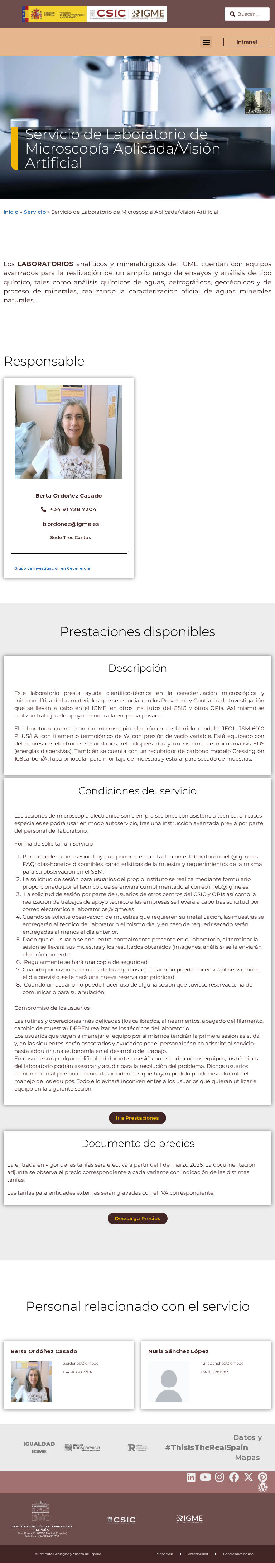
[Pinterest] (263, 1477)
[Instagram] (220, 1477)
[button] (206, 42)
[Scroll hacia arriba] (258, 1552)
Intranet (247, 42)
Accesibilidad (198, 1554)
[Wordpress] (263, 1487)
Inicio (11, 211)
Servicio (35, 211)
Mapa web (164, 1554)
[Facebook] (234, 1477)
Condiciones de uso (238, 1554)
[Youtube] (206, 1477)
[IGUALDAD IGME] (9, 1447)
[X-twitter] (248, 1477)
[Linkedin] (191, 1477)
